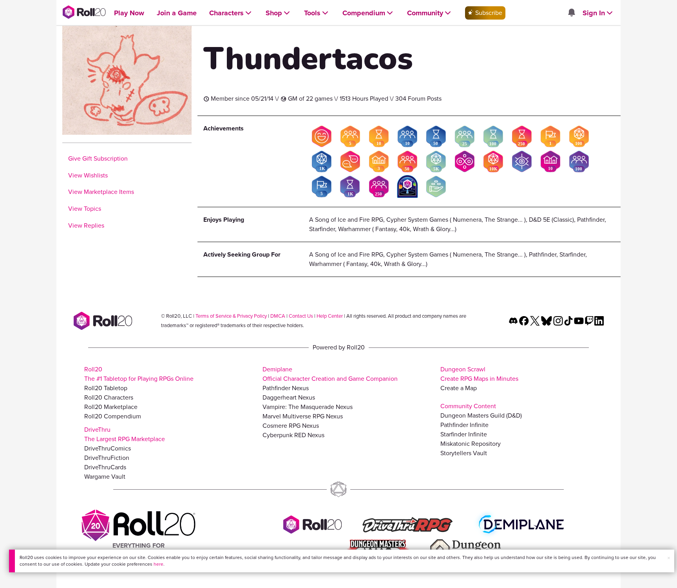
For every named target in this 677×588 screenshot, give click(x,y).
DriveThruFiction (106, 457)
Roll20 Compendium (112, 416)
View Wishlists (88, 175)
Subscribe (488, 12)
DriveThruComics (107, 448)
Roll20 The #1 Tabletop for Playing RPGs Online (139, 374)
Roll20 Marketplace (111, 406)
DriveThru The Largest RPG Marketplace (124, 434)
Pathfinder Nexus (285, 388)
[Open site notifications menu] (571, 13)
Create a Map (458, 388)
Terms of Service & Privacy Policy (231, 316)
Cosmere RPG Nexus (290, 425)
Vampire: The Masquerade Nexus (307, 406)
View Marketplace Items (101, 191)
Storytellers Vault (463, 453)
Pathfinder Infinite (464, 424)
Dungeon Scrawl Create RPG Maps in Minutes (479, 374)
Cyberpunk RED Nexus (293, 435)
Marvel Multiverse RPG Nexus (302, 416)
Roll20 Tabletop (105, 388)
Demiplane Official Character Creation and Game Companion (330, 374)
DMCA (277, 316)
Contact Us (301, 316)
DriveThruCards (105, 467)
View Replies (86, 225)
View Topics (84, 208)
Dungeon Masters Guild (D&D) (481, 415)
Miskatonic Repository (470, 443)
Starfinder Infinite (463, 434)
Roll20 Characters (108, 397)
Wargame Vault (104, 476)
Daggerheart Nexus (288, 397)
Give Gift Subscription (98, 158)
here (158, 564)
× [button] (668, 558)
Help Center (330, 316)
